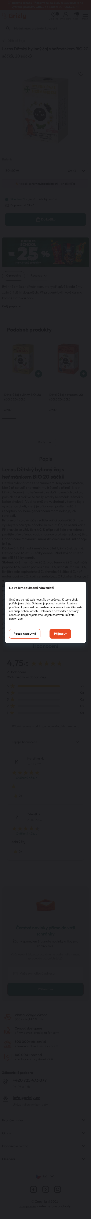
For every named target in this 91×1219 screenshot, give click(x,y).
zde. (41, 615)
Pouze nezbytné (25, 634)
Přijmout (60, 634)
